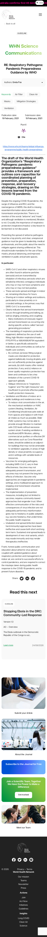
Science (23, 926)
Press (23, 888)
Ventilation (9, 108)
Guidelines (23, 909)
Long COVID (23, 918)
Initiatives (23, 905)
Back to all (10, 24)
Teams (23, 881)
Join (24, 898)
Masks (7, 102)
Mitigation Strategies (26, 102)
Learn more (8, 645)
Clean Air (33, 95)
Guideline (22, 34)
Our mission (23, 877)
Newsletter (23, 884)
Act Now (23, 901)
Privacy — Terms (24, 869)
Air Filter (19, 95)
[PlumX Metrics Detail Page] (23, 130)
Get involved (23, 795)
